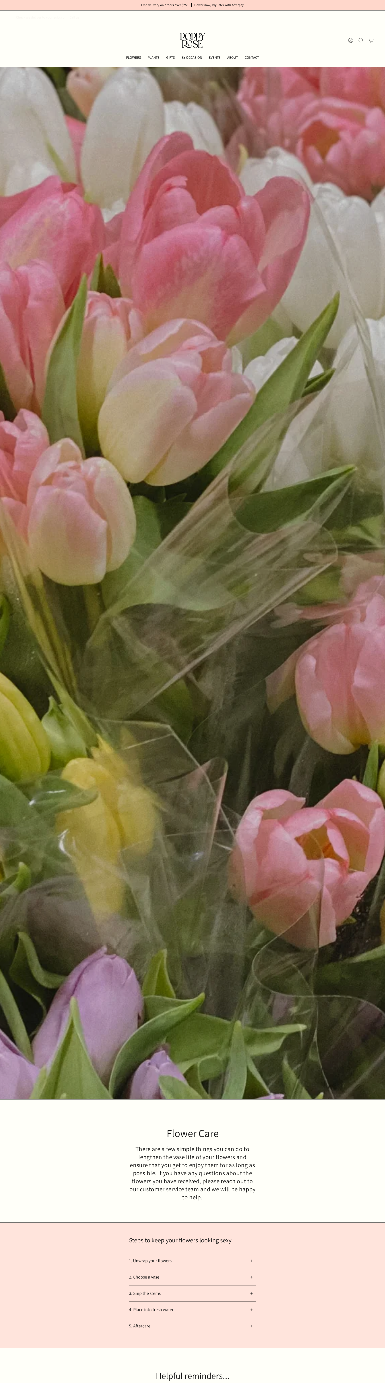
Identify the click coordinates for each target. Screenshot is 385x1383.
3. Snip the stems (145, 1293)
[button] (133, 57)
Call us (74, 17)
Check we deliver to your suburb (40, 17)
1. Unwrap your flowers (150, 1261)
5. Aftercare (139, 1326)
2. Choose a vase (144, 1277)
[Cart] (371, 40)
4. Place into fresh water (151, 1309)
